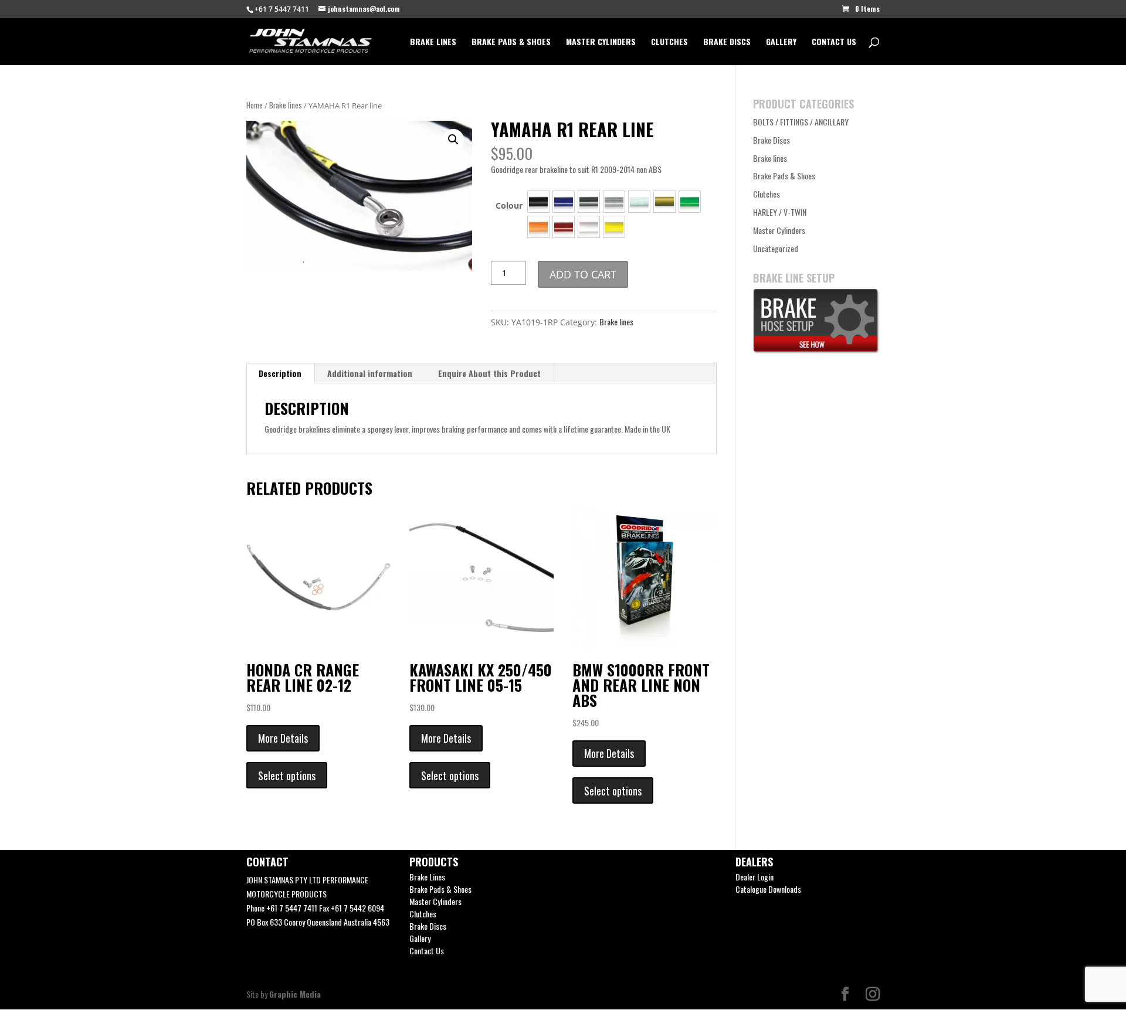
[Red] (563, 226)
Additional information (369, 373)
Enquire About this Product (489, 373)
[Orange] (538, 226)
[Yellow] (614, 226)
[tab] (280, 373)
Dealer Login (754, 876)
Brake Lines (433, 42)
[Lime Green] (689, 201)
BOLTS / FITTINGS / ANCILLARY (801, 121)
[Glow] (639, 201)
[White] (588, 226)
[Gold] (664, 201)
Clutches (669, 42)
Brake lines (285, 105)
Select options (287, 775)
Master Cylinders (601, 42)
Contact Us (834, 42)
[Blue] (563, 201)
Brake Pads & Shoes (511, 42)
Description (280, 373)
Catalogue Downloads (768, 889)
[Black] (538, 201)
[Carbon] (588, 201)
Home (254, 105)
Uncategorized (775, 248)
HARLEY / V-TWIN (779, 212)
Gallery (781, 42)
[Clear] (614, 201)
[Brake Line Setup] (816, 350)
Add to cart (583, 274)
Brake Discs (727, 42)
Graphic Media (295, 994)
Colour (509, 205)
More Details (283, 738)
